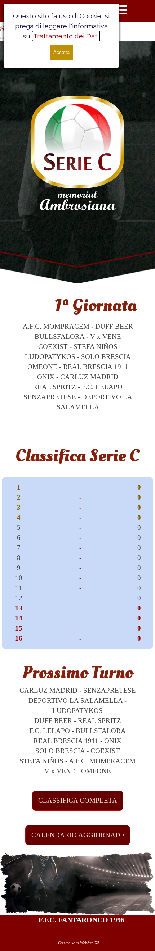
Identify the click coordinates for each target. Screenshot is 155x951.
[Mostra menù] (121, 9)
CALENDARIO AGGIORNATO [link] (77, 835)
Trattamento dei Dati (66, 36)
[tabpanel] (77, 352)
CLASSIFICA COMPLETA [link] (77, 800)
